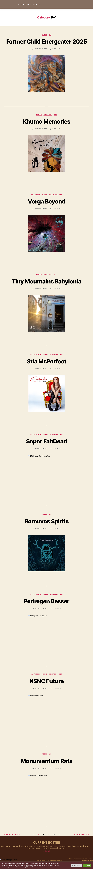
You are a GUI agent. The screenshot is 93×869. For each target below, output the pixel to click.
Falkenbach (15, 846)
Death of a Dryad (37, 848)
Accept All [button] (87, 865)
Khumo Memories (46, 121)
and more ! (46, 851)
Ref (50, 34)
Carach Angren (5, 846)
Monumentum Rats (46, 761)
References (27, 4)
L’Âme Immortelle (78, 846)
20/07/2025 (56, 49)
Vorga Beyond (46, 201)
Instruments (35, 354)
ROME (69, 846)
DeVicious (63, 846)
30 (59, 834)
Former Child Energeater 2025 (46, 41)
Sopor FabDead (46, 441)
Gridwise (78, 858)
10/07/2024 (56, 209)
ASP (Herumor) (54, 846)
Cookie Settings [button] (76, 865)
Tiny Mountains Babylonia (46, 281)
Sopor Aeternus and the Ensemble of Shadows (34, 846)
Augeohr (90, 858)
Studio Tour (37, 4)
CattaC (46, 848)
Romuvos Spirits (46, 521)
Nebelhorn (62, 848)
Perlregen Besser (46, 601)
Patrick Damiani (42, 49)
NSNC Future (46, 681)
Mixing (44, 34)
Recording (48, 114)
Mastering (35, 194)
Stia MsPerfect (46, 361)
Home (18, 4)
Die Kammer (53, 848)
